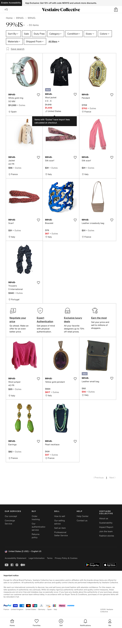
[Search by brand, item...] (6, 9)
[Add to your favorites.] (38, 95)
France (6, 609)
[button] (116, 9)
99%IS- (20, 18)
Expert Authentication (45, 319)
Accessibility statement (15, 558)
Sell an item (60, 528)
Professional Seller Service (61, 534)
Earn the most (99, 318)
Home (9, 18)
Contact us (82, 520)
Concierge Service (10, 522)
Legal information (36, 558)
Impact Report (106, 527)
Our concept (11, 516)
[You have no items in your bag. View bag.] (116, 9)
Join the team (106, 531)
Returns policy (35, 536)
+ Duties (21, 105)
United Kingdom (17, 609)
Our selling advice (59, 522)
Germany (41, 609)
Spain (49, 609)
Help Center (83, 516)
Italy (55, 609)
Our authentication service (39, 527)
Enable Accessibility (11, 2)
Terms (49, 558)
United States (31, 609)
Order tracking (36, 518)
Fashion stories (106, 535)
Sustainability (105, 522)
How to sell (59, 516)
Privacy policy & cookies (66, 558)
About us (103, 518)
